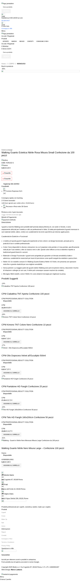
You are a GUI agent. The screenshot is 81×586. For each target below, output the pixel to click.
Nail (2, 522)
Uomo (3, 526)
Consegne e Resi (6, 539)
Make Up (4, 519)
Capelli (3, 512)
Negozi (3, 532)
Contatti (3, 535)
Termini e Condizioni (7, 542)
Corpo (3, 516)
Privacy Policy (5, 545)
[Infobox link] (40, 288)
